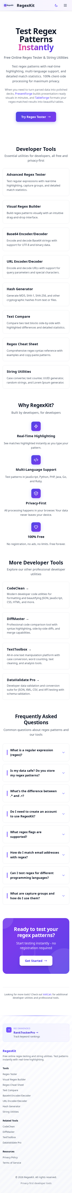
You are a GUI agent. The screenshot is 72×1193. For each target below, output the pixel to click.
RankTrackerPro (24, 1032)
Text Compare (10, 1090)
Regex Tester (10, 1074)
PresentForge (23, 94)
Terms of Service (12, 1162)
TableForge (42, 98)
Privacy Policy (10, 1157)
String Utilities (11, 1111)
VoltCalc (47, 994)
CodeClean (9, 1126)
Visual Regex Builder (14, 1079)
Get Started (33, 961)
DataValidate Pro (12, 1142)
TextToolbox (9, 1137)
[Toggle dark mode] (56, 5)
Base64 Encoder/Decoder (17, 1095)
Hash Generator (11, 1106)
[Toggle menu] (65, 5)
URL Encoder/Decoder (15, 1101)
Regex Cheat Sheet (13, 1084)
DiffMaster (9, 1131)
